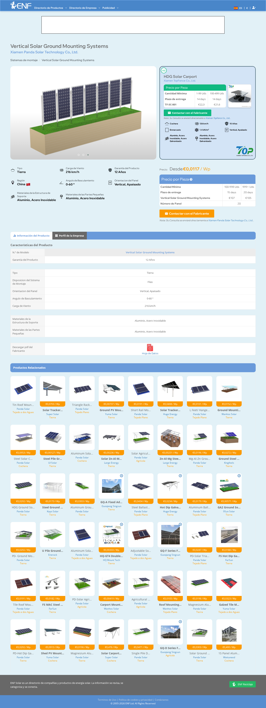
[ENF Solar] (20, 5)
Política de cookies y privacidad (135, 699)
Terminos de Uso (107, 699)
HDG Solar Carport (180, 76)
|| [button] (247, 8)
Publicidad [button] (108, 7)
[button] (237, 7)
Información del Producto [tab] (32, 235)
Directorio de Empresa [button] (83, 7)
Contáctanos (161, 699)
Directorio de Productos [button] (49, 7)
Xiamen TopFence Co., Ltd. (180, 80)
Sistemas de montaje (24, 60)
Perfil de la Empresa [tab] (71, 235)
